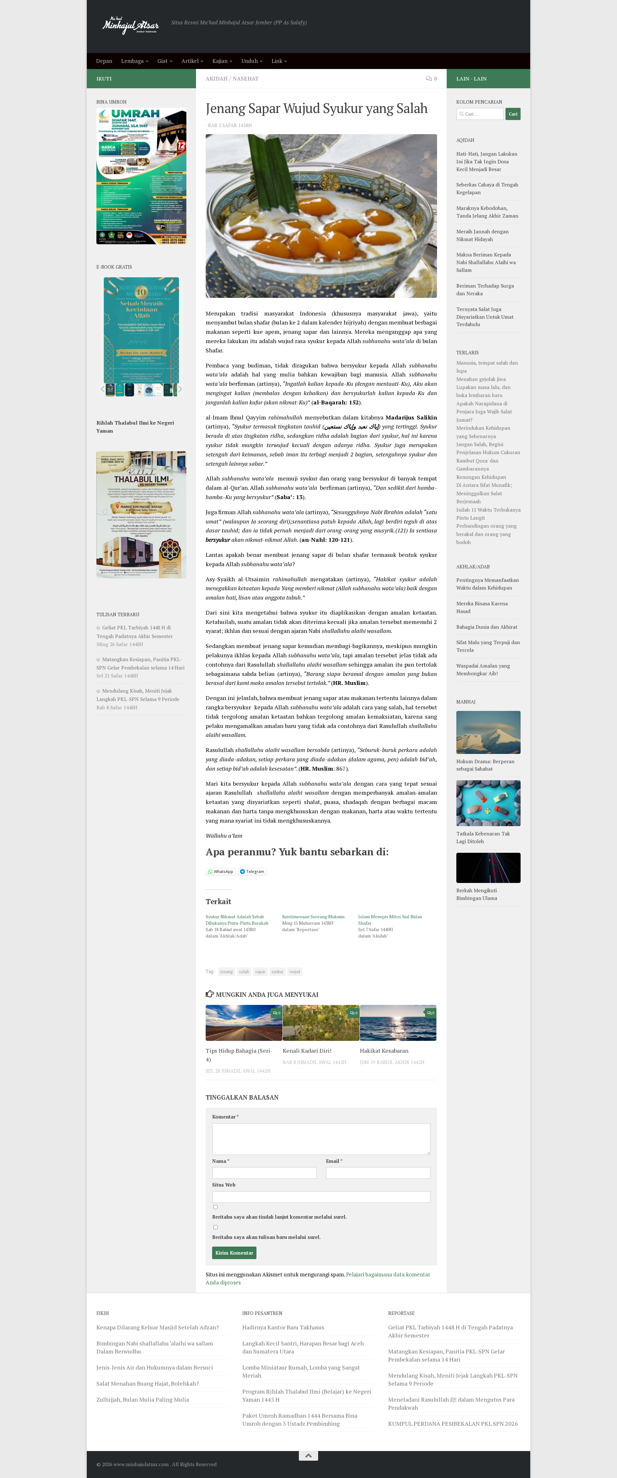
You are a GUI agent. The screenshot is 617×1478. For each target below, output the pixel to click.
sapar (260, 971)
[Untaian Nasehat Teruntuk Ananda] (139, 390)
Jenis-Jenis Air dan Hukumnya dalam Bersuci (154, 1367)
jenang (226, 971)
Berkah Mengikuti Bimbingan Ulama (476, 894)
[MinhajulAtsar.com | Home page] (130, 26)
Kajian (220, 61)
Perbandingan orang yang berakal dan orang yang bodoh (486, 534)
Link (277, 61)
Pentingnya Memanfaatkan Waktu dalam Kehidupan (487, 583)
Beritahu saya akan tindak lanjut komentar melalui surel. (279, 1217)
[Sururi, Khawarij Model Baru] (129, 390)
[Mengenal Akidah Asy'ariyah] (168, 390)
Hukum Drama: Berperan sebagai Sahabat (485, 765)
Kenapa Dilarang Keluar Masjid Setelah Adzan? (157, 1327)
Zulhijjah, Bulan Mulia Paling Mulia (142, 1399)
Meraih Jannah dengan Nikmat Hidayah (482, 235)
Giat (162, 61)
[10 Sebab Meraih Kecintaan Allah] (119, 390)
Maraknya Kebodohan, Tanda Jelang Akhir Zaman (487, 211)
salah (244, 971)
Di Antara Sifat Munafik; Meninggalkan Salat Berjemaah (484, 493)
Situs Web (224, 1185)
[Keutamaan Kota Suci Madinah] (148, 390)
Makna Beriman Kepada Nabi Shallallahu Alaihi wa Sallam (486, 262)
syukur (277, 971)
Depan (104, 61)
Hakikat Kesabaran (384, 1050)
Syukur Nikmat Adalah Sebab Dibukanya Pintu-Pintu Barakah (237, 919)
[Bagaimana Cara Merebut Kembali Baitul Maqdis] (110, 390)
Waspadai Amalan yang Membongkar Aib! (483, 669)
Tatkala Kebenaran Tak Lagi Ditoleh (483, 837)
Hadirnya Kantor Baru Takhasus (283, 1327)
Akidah (217, 78)
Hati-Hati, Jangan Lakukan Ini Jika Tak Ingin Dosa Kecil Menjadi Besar (486, 161)
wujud (295, 971)
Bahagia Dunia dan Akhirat (486, 626)
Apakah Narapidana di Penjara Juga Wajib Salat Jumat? (484, 411)
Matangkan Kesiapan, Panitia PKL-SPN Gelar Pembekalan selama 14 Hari (446, 1355)
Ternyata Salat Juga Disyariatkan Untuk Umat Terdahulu (485, 317)
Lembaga (132, 61)
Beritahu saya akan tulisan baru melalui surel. (266, 1237)
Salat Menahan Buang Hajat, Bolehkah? (147, 1383)
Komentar (225, 1117)
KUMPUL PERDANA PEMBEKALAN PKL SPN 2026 (453, 1423)
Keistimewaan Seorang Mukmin (313, 916)
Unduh (249, 61)
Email (334, 1161)
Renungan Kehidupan (481, 476)
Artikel (190, 61)
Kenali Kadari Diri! (307, 1050)
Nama (220, 1161)
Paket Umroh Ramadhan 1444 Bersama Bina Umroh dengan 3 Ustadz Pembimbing (299, 1419)
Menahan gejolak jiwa (481, 379)
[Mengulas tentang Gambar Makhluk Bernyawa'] (158, 390)
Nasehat (246, 78)
